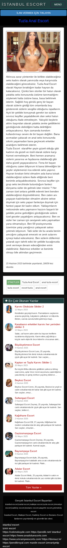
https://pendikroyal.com (16, 542)
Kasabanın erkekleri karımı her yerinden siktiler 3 (37, 325)
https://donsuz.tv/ (51, 539)
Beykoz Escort (23, 380)
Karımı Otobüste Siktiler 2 (29, 306)
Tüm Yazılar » (33, 487)
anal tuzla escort (50, 282)
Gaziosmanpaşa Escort (28, 433)
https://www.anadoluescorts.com (28, 535)
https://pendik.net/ (41, 531)
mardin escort (37, 542)
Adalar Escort (22, 468)
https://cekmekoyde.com (16, 531)
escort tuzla (27, 288)
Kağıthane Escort (24, 415)
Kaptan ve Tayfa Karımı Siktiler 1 (33, 362)
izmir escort (9, 528)
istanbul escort (11, 524)
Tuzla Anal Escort (30, 282)
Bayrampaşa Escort (26, 451)
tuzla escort (13, 288)
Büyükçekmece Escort (27, 344)
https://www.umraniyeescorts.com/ (22, 539)
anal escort (41, 288)
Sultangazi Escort (24, 398)
